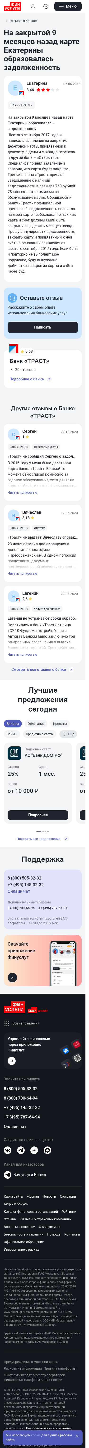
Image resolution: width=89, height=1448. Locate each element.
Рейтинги (69, 1211)
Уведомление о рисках (21, 1249)
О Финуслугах (49, 1227)
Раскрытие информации (23, 1368)
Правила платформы (60, 1368)
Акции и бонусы (16, 1204)
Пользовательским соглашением (48, 1428)
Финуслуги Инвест (30, 1175)
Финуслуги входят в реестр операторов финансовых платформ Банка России (34, 1377)
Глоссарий (68, 1196)
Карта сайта (13, 1196)
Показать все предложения (39, 839)
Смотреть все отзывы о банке (38, 669)
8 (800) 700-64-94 (21, 908)
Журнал (33, 1196)
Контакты (72, 1234)
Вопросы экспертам (19, 1227)
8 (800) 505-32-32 (24, 877)
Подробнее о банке (26, 379)
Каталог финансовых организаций (31, 1211)
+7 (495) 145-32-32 (26, 884)
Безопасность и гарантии (23, 1234)
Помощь (54, 1234)
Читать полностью (22, 492)
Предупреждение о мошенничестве (31, 1362)
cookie (36, 1435)
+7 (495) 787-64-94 (52, 908)
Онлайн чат (15, 1126)
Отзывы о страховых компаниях (45, 1219)
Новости (49, 1196)
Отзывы (10, 1219)
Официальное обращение (24, 1242)
